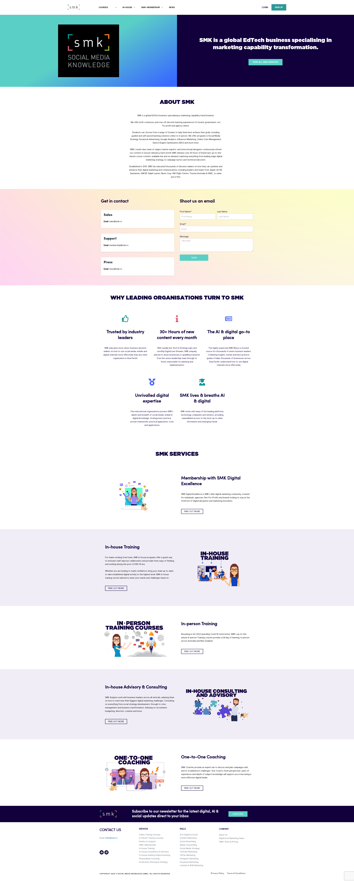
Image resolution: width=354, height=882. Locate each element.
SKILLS (183, 829)
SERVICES (143, 829)
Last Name (222, 211)
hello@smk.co (111, 838)
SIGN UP (279, 7)
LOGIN (265, 7)
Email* (183, 224)
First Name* (186, 211)
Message (184, 236)
